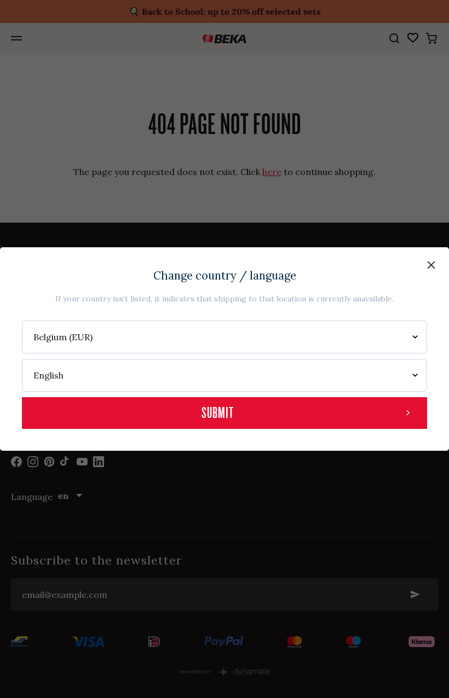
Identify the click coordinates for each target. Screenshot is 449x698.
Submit (218, 412)
